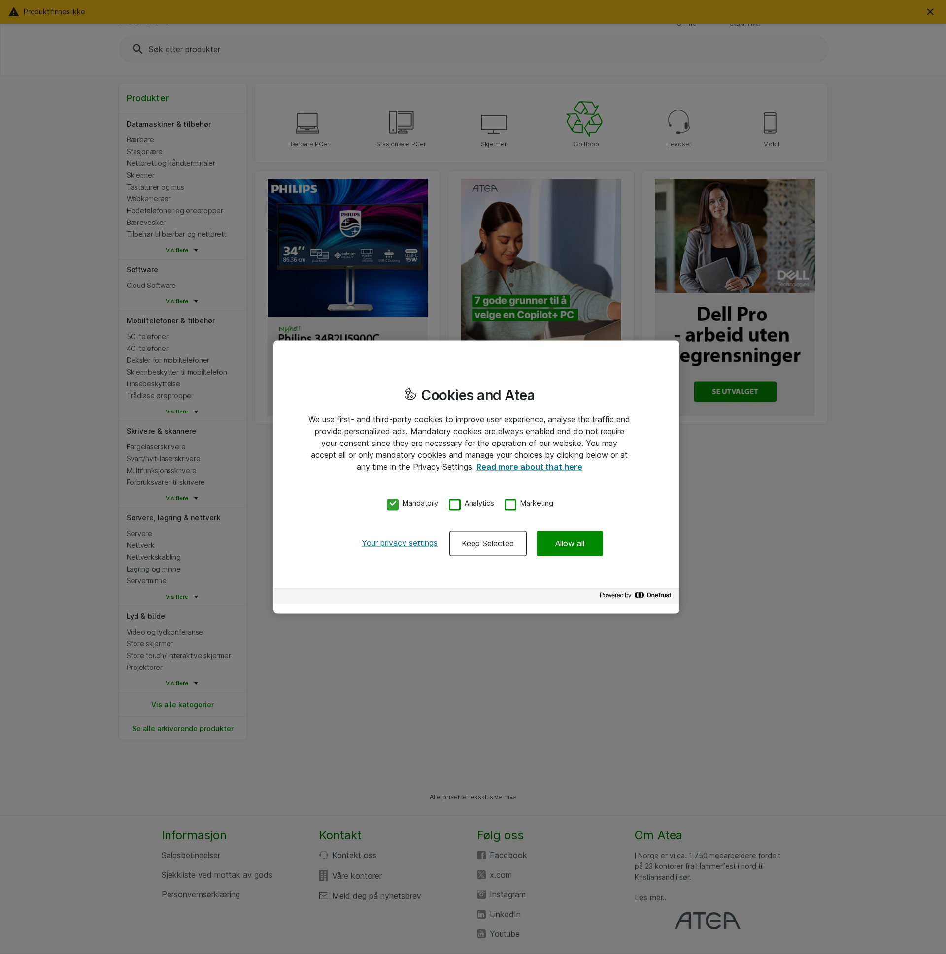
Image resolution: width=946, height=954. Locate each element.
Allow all (569, 543)
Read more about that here (529, 467)
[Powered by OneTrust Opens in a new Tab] (637, 597)
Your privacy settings (400, 542)
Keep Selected (488, 543)
